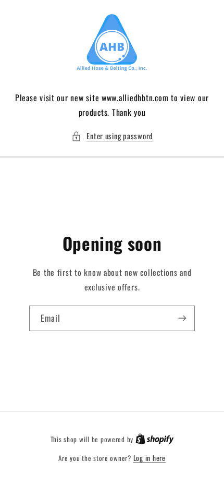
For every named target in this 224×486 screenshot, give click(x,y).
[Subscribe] (182, 318)
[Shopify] (154, 439)
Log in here (149, 458)
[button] (112, 136)
